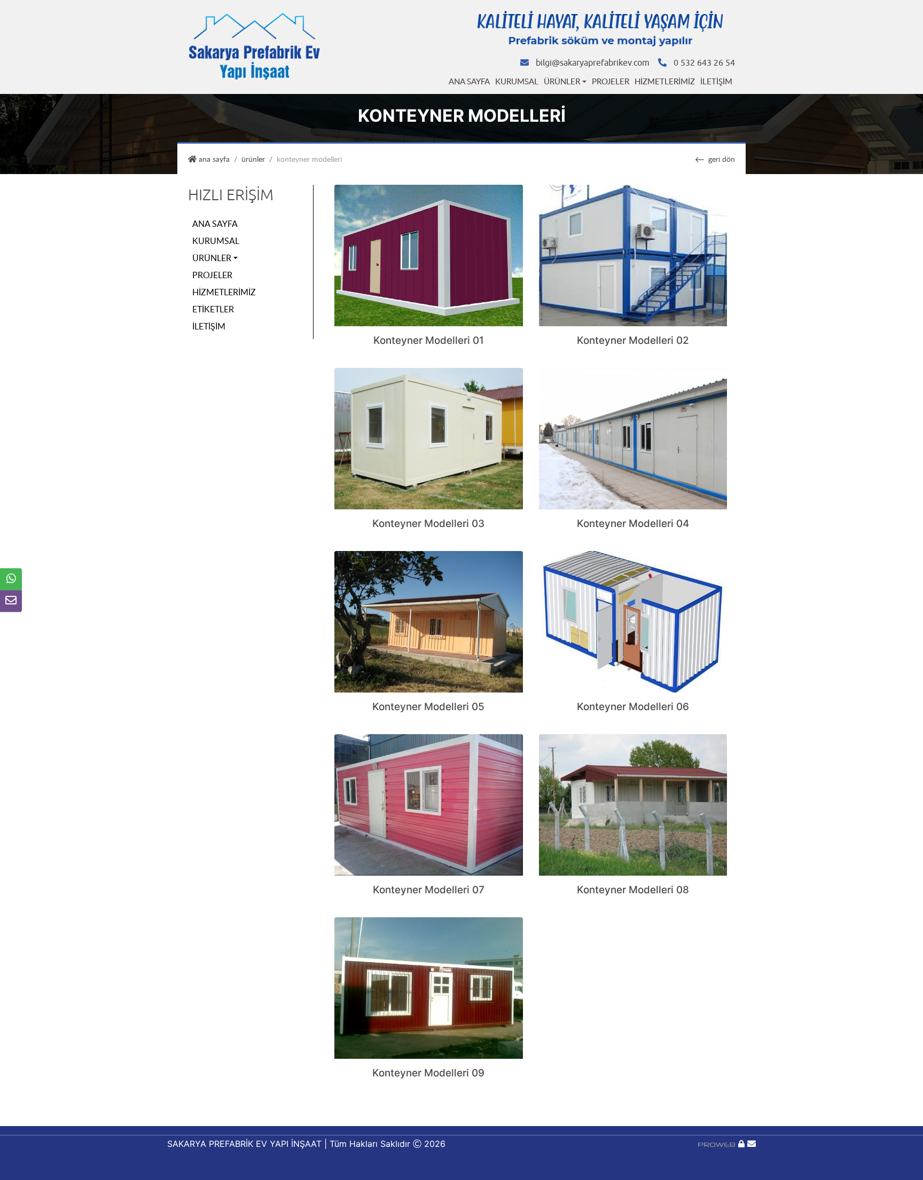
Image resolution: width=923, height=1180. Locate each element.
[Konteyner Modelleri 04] (633, 437)
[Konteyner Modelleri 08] (633, 803)
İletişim (716, 81)
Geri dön (721, 158)
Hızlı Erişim (230, 195)
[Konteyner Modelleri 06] (633, 620)
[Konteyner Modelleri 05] (428, 620)
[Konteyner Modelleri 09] (428, 987)
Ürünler (562, 81)
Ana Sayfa (469, 81)
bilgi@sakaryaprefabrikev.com (593, 63)
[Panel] (741, 1143)
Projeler (610, 81)
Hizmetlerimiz (665, 81)
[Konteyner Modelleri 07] (428, 803)
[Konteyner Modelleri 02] (633, 254)
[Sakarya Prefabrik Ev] (255, 46)
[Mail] (751, 1143)
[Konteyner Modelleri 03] (428, 437)
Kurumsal (516, 81)
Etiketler (213, 309)
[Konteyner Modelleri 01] (428, 254)
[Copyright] (718, 1143)
